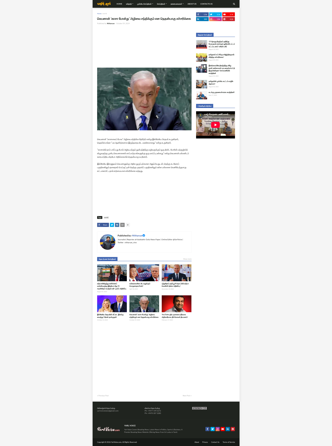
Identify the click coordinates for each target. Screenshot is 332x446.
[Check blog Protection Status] (200, 409)
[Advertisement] (144, 46)
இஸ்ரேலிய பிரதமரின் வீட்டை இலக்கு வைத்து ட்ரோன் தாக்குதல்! (110, 315)
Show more (187, 259)
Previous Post (103, 396)
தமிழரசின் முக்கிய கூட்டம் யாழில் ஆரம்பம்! (221, 82)
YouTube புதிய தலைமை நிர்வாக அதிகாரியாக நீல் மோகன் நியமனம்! (175, 315)
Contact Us (215, 442)
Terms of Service (229, 442)
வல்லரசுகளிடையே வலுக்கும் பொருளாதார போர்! (139, 284)
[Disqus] (144, 356)
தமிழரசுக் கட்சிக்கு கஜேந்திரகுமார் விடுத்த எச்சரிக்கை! (221, 55)
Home (99, 14)
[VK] (117, 225)
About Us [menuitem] (192, 4)
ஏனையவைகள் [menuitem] (176, 4)
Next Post (186, 396)
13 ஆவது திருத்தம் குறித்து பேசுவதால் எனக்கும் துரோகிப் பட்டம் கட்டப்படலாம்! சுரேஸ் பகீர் (222, 44)
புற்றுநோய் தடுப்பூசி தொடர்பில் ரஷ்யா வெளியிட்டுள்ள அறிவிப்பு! (175, 284)
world (105, 14)
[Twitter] (112, 225)
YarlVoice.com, (116, 442)
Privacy (205, 442)
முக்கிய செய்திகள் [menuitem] (144, 4)
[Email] (122, 225)
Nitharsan (137, 235)
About (197, 442)
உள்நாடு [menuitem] (129, 4)
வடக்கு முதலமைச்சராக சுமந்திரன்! (222, 92)
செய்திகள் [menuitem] (161, 4)
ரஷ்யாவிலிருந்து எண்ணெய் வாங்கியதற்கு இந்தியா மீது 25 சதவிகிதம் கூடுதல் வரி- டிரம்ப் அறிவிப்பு (111, 286)
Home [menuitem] (119, 4)
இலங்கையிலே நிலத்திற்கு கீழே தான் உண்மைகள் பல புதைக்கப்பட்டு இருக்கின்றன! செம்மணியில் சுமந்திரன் (222, 69)
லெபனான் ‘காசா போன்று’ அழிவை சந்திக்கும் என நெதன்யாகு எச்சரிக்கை (144, 315)
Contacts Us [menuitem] (206, 4)
